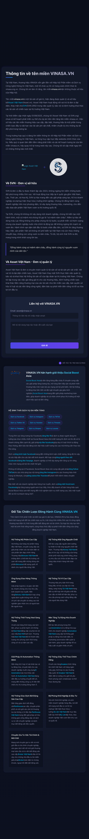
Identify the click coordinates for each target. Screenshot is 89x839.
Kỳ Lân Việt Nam (60, 712)
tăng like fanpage (25, 461)
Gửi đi (44, 345)
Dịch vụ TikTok (54, 417)
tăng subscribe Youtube (37, 476)
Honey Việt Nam (69, 550)
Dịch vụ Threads (54, 423)
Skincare (19, 564)
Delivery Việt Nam (22, 595)
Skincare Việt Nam (28, 555)
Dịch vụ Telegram (17, 428)
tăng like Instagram (48, 472)
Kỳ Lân (62, 715)
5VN (25, 106)
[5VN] (58, 167)
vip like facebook (46, 442)
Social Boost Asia (33, 380)
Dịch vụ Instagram (36, 417)
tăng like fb (47, 436)
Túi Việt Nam (67, 588)
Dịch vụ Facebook (17, 417)
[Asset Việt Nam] (30, 167)
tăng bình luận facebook (25, 454)
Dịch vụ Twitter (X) (18, 423)
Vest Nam (17, 631)
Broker (21, 760)
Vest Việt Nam (20, 637)
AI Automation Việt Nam (25, 676)
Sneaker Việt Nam (66, 673)
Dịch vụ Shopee (35, 428)
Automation (56, 628)
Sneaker (64, 664)
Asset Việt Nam (15, 102)
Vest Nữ (21, 634)
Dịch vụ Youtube (36, 423)
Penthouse (18, 706)
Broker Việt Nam (24, 754)
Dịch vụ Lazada (52, 428)
